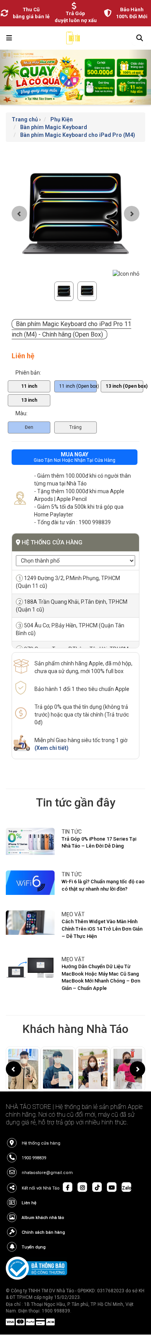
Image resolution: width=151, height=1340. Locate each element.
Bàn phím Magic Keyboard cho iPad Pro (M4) (77, 135)
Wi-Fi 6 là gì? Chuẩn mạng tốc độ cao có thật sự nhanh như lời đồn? (103, 885)
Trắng (75, 427)
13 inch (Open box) (124, 386)
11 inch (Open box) (78, 386)
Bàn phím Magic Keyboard (53, 127)
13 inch (29, 400)
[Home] (73, 40)
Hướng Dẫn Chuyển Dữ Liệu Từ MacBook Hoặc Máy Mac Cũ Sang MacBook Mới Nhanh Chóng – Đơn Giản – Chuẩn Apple (101, 977)
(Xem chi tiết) (51, 748)
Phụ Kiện (61, 119)
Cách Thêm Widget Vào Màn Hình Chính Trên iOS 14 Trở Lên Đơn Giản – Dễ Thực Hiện (102, 929)
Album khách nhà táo (43, 1217)
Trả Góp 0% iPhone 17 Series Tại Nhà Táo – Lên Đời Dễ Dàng (99, 842)
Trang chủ (25, 119)
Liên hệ (29, 1202)
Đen (29, 427)
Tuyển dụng (34, 1247)
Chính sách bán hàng (43, 1232)
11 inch (29, 386)
